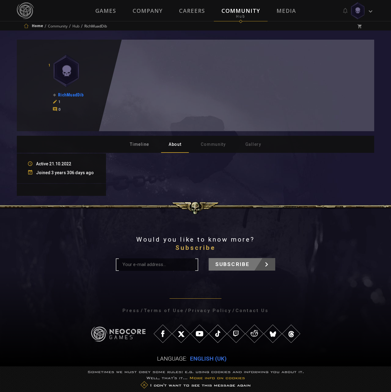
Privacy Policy (209, 310)
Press (131, 310)
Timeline (139, 144)
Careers (192, 10)
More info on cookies (217, 378)
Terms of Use (164, 310)
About (175, 144)
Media (286, 10)
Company (148, 10)
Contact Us (252, 310)
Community (240, 10)
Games (105, 10)
